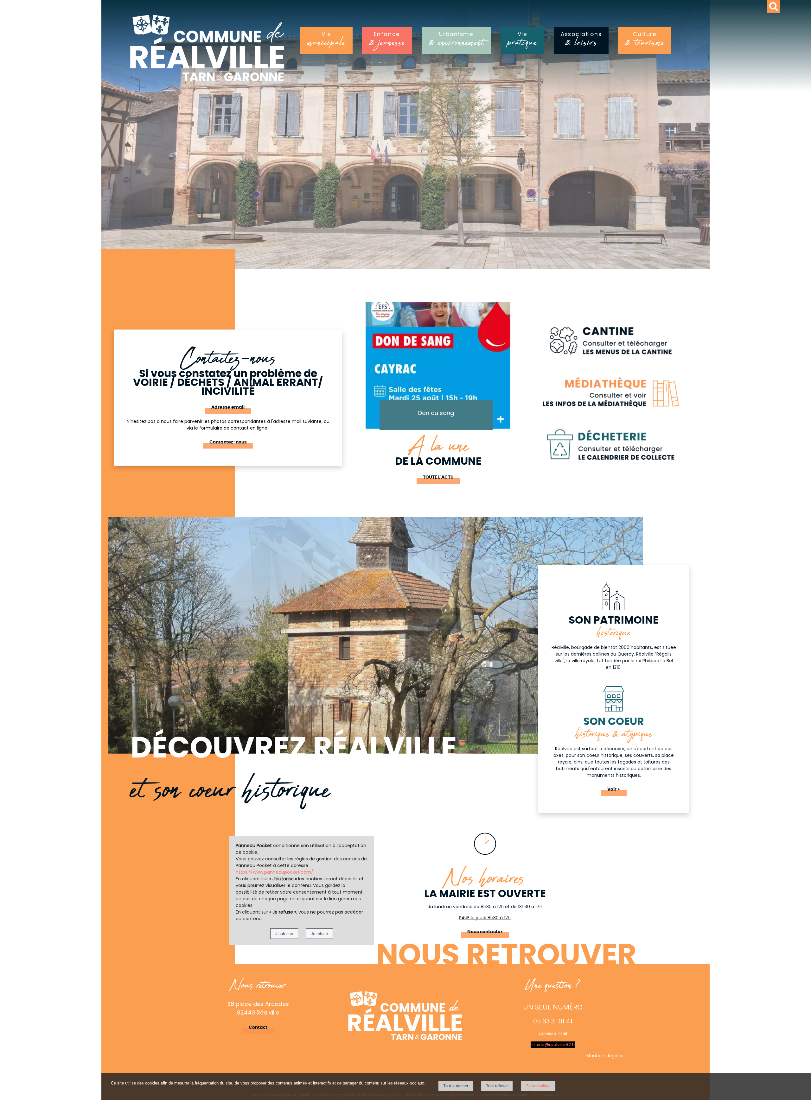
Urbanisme (456, 41)
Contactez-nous (228, 442)
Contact (258, 1027)
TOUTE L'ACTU (438, 477)
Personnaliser (538, 1086)
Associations (581, 41)
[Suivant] (518, 374)
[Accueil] (234, 52)
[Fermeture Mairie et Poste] (438, 365)
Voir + (613, 789)
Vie (326, 41)
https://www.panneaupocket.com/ (274, 872)
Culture (644, 41)
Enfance (387, 41)
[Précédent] (358, 374)
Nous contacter (484, 932)
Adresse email (228, 407)
